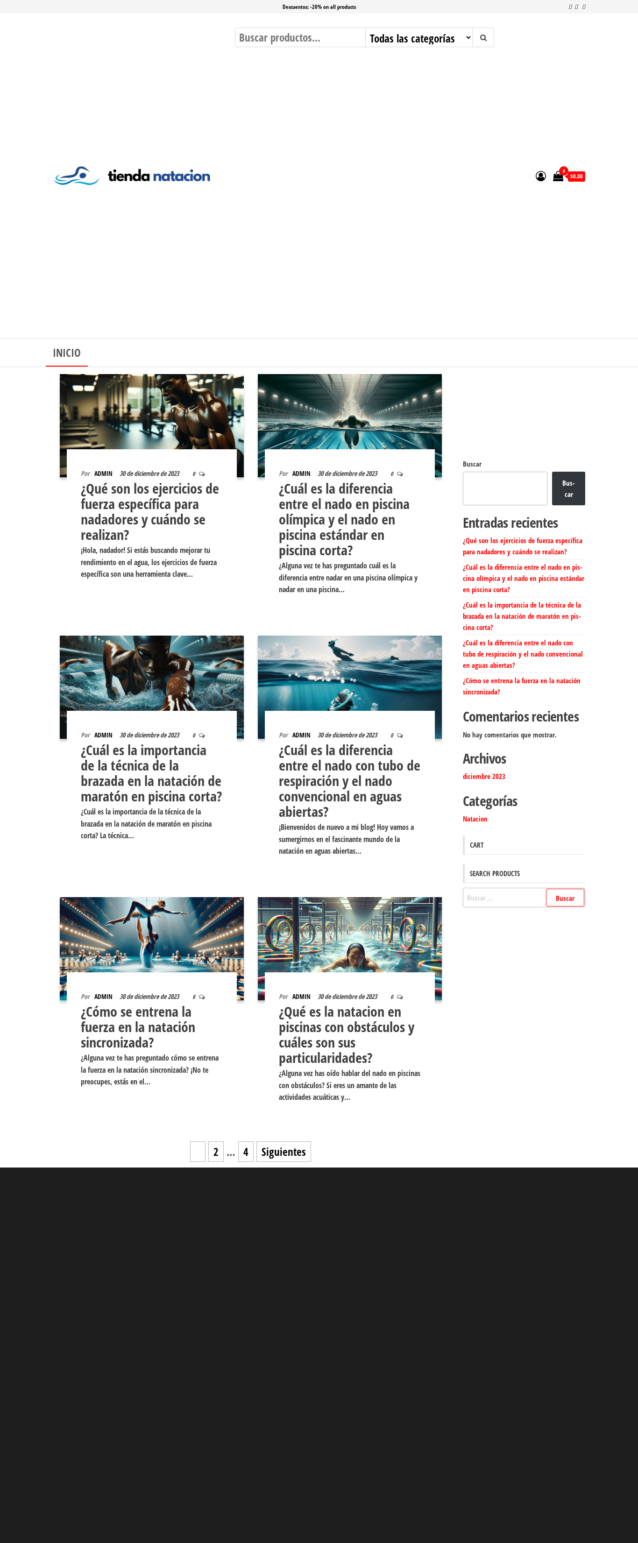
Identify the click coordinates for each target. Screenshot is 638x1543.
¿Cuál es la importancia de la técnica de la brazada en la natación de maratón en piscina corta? (151, 773)
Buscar (472, 463)
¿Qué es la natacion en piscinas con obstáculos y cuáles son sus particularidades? (346, 1034)
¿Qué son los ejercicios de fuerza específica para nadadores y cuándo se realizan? (150, 511)
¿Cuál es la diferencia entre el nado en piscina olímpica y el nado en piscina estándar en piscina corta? (344, 519)
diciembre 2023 (484, 776)
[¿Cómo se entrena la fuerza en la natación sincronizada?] (152, 947)
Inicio (67, 352)
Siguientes (284, 1151)
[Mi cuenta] (541, 176)
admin (103, 473)
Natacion (475, 818)
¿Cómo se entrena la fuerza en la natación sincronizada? (138, 1027)
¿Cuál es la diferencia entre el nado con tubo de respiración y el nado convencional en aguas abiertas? (349, 780)
